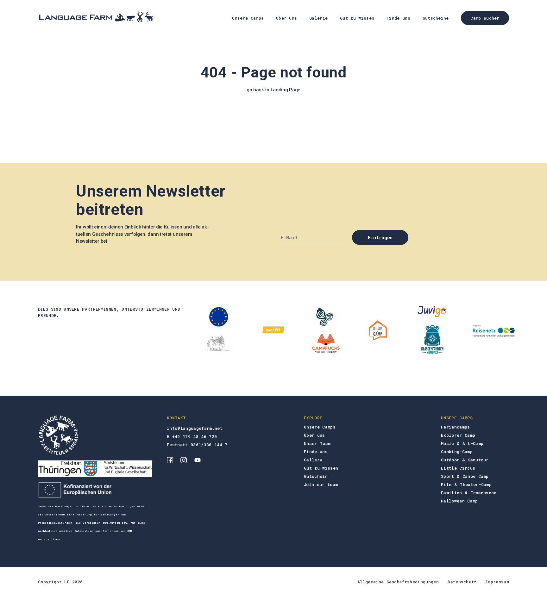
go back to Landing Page (273, 90)
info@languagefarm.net (195, 428)
